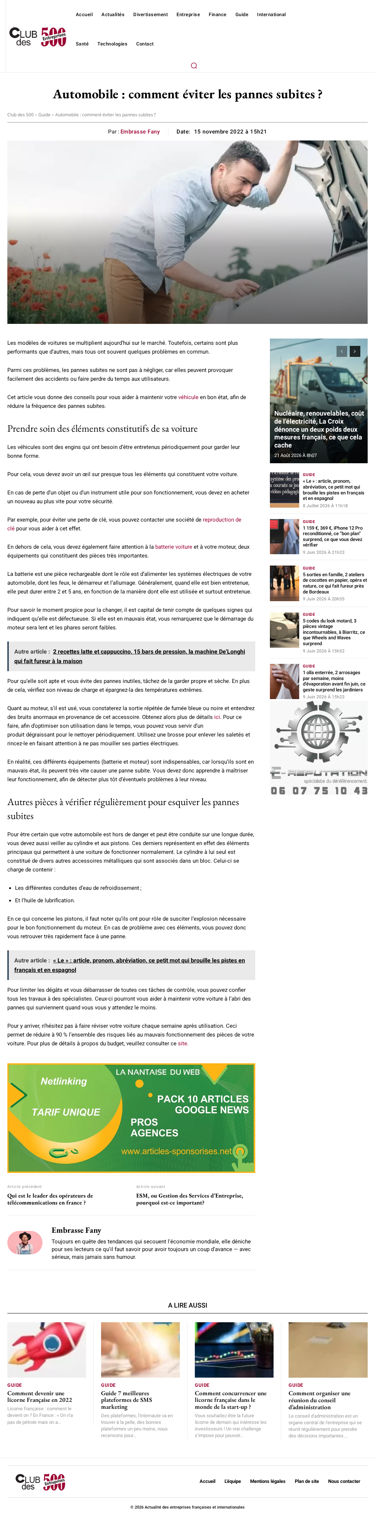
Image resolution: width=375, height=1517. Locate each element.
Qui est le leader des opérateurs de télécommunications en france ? (50, 1199)
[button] (194, 65)
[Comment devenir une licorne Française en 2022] (46, 1350)
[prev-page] (342, 351)
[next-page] (355, 351)
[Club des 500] (37, 36)
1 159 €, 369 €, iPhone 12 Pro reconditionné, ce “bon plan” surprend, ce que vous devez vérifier (333, 536)
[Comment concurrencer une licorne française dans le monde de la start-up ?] (234, 1350)
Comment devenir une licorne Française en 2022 (39, 1396)
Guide (44, 115)
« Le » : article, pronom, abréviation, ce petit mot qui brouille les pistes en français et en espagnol (333, 489)
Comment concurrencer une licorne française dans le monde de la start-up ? (231, 1400)
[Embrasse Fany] (24, 1242)
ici (217, 717)
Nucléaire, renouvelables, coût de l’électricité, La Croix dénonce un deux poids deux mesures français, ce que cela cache (319, 429)
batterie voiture (173, 547)
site (182, 1043)
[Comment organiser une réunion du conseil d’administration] (328, 1350)
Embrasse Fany (140, 131)
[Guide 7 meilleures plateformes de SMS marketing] (140, 1350)
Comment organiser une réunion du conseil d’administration (319, 1400)
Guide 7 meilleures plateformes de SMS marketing (126, 1400)
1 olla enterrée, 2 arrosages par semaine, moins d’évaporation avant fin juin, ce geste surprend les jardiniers (334, 681)
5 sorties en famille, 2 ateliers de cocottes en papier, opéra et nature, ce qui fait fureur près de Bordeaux (335, 583)
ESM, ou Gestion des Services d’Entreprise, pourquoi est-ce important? (189, 1199)
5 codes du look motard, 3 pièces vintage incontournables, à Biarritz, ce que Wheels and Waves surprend (334, 632)
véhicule (188, 397)
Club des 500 (20, 115)
